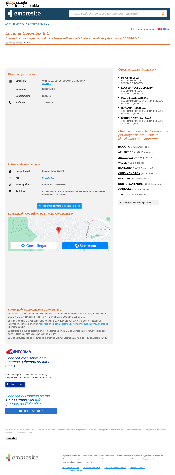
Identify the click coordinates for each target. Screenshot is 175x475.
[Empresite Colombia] (24, 16)
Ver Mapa (46, 83)
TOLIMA (123, 194)
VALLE (122, 162)
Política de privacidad (91, 468)
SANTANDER (126, 168)
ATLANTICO (126, 152)
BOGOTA (124, 146)
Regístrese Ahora (15, 384)
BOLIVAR (124, 178)
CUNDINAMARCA (129, 173)
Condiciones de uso (137, 468)
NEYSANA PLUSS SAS (133, 108)
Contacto (89, 470)
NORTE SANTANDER (131, 184)
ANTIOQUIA (125, 157)
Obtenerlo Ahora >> (31, 411)
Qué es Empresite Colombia (115, 468)
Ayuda (11, 438)
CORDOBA (125, 189)
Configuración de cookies (72, 470)
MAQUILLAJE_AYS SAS (134, 98)
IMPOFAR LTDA (130, 77)
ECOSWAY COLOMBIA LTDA (137, 87)
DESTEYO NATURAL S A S (136, 118)
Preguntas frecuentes (70, 468)
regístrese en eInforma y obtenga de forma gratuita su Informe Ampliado (72, 324)
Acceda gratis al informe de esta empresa (59, 205)
